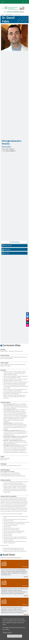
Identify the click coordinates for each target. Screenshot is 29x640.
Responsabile (6, 146)
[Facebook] (27, 313)
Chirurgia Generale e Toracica (11, 142)
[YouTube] (27, 319)
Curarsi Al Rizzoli (8, 14)
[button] (3, 2)
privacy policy (7, 632)
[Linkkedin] (27, 322)
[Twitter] (27, 316)
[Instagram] (27, 325)
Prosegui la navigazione (14, 636)
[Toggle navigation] (3, 8)
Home (2, 14)
